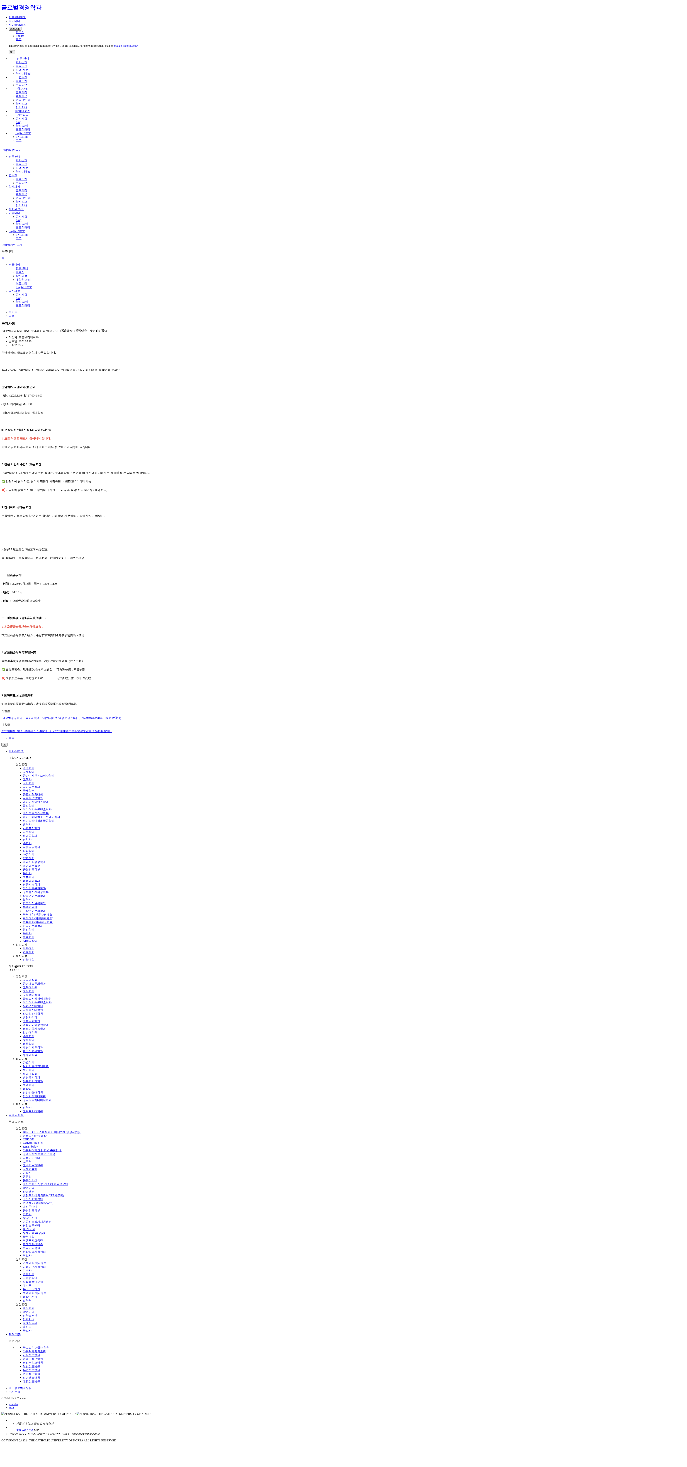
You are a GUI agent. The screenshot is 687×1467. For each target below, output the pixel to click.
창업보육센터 (31, 1225)
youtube (13, 1404)
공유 (11, 315)
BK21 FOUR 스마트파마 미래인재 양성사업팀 (52, 1132)
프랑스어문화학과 (34, 910)
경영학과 (28, 768)
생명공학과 (30, 835)
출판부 (27, 1326)
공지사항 (21, 118)
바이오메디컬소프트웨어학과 (41, 816)
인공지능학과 (31, 884)
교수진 (23, 77)
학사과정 (23, 88)
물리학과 (28, 805)
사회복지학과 (31, 828)
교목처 (27, 1161)
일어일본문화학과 (34, 888)
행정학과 (28, 929)
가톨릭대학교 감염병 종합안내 (42, 1150)
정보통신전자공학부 (36, 892)
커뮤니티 (23, 114)
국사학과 (28, 783)
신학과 (27, 1107)
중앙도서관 (30, 1217)
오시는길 (14, 1391)
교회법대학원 (31, 994)
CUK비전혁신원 (33, 1142)
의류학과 (28, 877)
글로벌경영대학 (33, 794)
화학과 (27, 933)
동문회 (27, 1176)
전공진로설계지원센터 (37, 1221)
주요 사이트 (16, 1115)
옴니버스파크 (31, 1289)
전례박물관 (30, 1323)
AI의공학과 (30, 940)
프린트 (13, 312)
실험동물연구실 (33, 1281)
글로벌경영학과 (33, 798)
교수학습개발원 (33, 1165)
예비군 (27, 1285)
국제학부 (28, 790)
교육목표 (21, 66)
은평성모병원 (31, 1370)
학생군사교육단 (33, 1240)
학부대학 (28, 1236)
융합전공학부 (31, 869)
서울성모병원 (31, 1355)
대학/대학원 (16, 751)
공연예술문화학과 (34, 983)
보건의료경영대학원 (36, 1066)
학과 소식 (22, 125)
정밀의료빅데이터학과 (37, 1100)
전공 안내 (23, 58)
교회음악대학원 (33, 1111)
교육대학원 (30, 987)
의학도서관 (30, 1296)
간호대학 (28, 952)
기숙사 (27, 1172)
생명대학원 (30, 1073)
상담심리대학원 (33, 1013)
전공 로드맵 (23, 99)
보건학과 (28, 1070)
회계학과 (28, 937)
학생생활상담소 (33, 1244)
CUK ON (28, 1139)
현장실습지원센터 (34, 1251)
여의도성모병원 (33, 1358)
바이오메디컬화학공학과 (38, 820)
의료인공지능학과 (34, 1028)
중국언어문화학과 (34, 895)
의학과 (27, 1088)
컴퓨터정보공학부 (34, 903)
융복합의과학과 (33, 1081)
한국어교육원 (31, 1248)
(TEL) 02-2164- (25, 1430)
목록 (11, 737)
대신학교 (28, 1308)
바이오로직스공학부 (36, 813)
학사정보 (21, 103)
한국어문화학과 (33, 925)
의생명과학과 (31, 880)
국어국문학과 (31, 786)
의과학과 (28, 1085)
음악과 (27, 873)
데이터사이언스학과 (36, 801)
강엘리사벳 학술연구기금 (39, 1154)
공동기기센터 (31, 1157)
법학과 (27, 824)
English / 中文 (23, 133)
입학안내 (21, 107)
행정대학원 (30, 1055)
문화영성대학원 (33, 1006)
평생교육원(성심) (34, 1232)
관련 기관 (15, 1334)
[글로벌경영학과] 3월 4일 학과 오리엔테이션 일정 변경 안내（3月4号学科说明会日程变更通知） (62, 718)
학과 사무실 (23, 73)
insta (11, 1407)
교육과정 (21, 92)
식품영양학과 (31, 847)
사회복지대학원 (33, 1009)
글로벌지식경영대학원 (37, 998)
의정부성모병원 (33, 1362)
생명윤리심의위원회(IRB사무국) (43, 1195)
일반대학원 (30, 1032)
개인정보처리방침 (20, 1388)
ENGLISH (22, 136)
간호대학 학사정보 (35, 1263)
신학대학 (28, 959)
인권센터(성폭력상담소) (38, 1202)
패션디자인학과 (33, 1047)
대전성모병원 (31, 1381)
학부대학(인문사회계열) (38, 914)
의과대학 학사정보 (35, 1293)
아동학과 (28, 854)
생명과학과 (30, 1017)
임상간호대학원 (33, 1092)
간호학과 (28, 1062)
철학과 (27, 899)
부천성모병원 (31, 1366)
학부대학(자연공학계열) (38, 918)
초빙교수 (21, 84)
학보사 (27, 1255)
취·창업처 (29, 1229)
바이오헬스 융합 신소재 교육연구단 (45, 1184)
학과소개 (21, 62)
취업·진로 (22, 69)
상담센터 (28, 1191)
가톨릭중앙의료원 (34, 1351)
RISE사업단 (30, 1146)
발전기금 (28, 1187)
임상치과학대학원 (34, 1096)
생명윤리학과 (31, 1077)
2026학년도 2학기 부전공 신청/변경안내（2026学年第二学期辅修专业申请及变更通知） (56, 731)
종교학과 (28, 1036)
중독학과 (28, 1039)
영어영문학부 (31, 865)
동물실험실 (30, 1180)
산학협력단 (30, 1278)
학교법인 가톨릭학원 (36, 1347)
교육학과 (28, 991)
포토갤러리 (23, 129)
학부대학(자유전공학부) (38, 922)
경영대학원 (30, 979)
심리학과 (28, 850)
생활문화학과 (31, 1021)
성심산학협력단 (33, 1199)
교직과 (27, 779)
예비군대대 (30, 1206)
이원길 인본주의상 (35, 1135)
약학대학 (28, 858)
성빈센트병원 (31, 1377)
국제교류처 (30, 1169)
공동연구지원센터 (34, 1266)
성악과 (27, 839)
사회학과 (28, 831)
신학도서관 (30, 1315)
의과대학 (28, 948)
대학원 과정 (22, 111)
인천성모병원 (31, 1373)
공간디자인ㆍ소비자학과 (38, 775)
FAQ (18, 122)
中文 (18, 140)
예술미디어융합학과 (36, 1024)
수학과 (27, 843)
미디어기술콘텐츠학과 (37, 809)
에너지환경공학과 (34, 862)
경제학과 (28, 771)
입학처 (27, 1214)
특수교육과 (30, 907)
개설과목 (21, 96)
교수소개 (21, 81)
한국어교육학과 (33, 1051)
